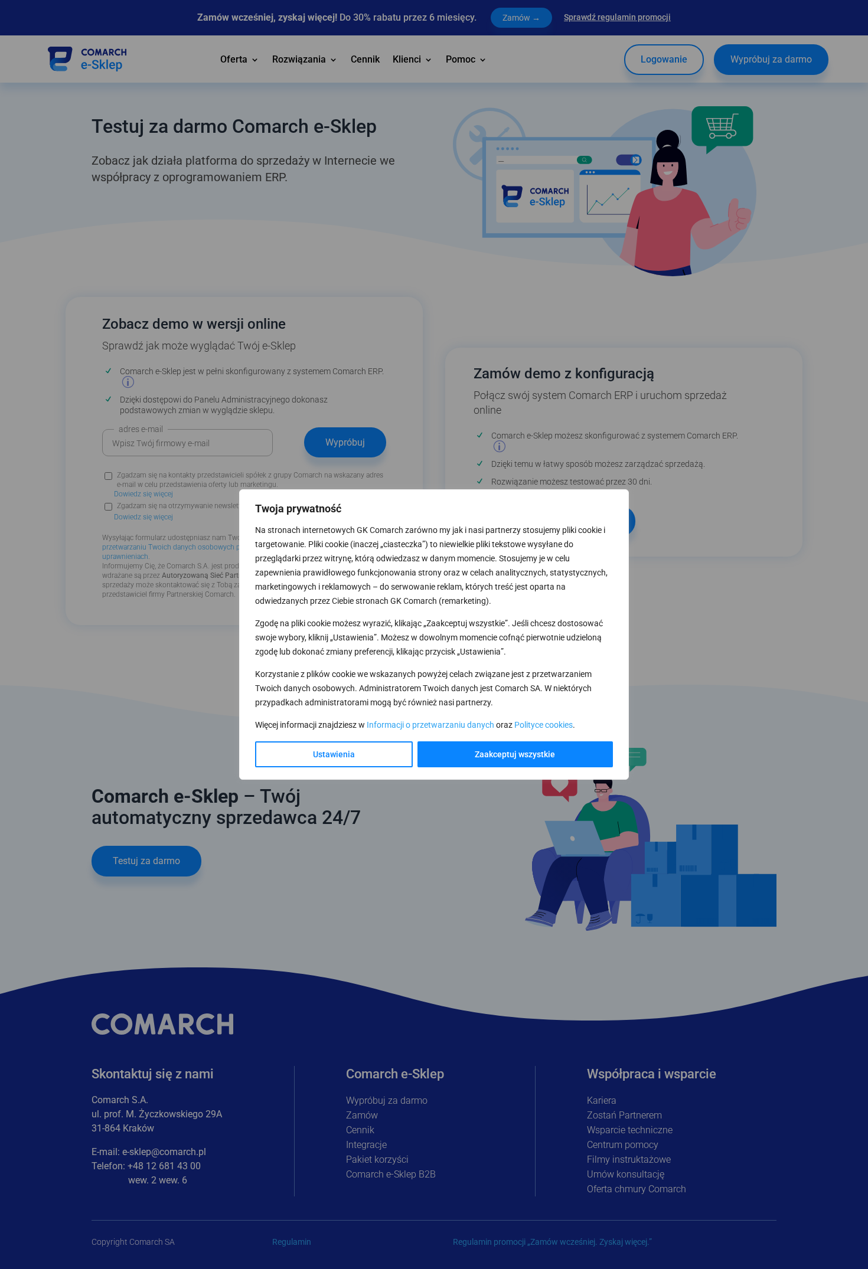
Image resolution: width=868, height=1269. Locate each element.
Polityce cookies (543, 725)
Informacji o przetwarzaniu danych (430, 725)
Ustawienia (334, 754)
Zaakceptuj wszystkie (515, 754)
